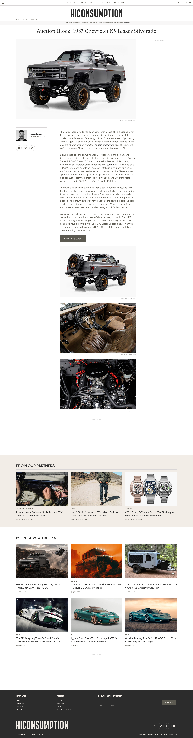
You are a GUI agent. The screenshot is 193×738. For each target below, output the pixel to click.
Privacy (60, 700)
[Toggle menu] (3, 3)
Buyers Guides (120, 2)
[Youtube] (174, 726)
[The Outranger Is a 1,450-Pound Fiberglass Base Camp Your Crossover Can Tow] (151, 561)
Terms (59, 706)
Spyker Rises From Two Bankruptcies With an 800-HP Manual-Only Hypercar (95, 640)
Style (102, 2)
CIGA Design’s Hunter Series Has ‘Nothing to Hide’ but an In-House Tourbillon (149, 514)
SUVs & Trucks (35, 19)
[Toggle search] (190, 3)
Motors (93, 2)
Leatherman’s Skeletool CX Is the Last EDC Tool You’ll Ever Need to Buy (39, 514)
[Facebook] (167, 726)
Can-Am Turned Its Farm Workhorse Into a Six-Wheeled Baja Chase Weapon (96, 586)
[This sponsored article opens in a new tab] (42, 489)
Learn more (127, 22)
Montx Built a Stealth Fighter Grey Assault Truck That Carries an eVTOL (38, 586)
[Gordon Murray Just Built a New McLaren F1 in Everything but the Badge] (151, 615)
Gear (69, 2)
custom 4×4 (113, 164)
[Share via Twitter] (25, 148)
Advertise (20, 703)
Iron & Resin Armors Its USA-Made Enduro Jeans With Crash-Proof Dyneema (94, 514)
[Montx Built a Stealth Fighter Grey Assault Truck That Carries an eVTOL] (42, 561)
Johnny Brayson (36, 134)
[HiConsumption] (96, 13)
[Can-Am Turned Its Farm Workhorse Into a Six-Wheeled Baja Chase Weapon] (96, 561)
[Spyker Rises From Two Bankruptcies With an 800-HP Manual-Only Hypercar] (96, 615)
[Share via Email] (32, 148)
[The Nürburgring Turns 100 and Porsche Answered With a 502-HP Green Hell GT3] (42, 615)
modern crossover (103, 144)
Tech (76, 2)
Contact (19, 706)
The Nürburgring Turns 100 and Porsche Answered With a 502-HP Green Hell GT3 (39, 640)
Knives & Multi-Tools (24, 509)
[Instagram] (154, 726)
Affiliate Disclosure (65, 709)
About (18, 700)
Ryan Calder (22, 592)
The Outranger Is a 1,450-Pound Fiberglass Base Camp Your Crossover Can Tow (151, 586)
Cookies (60, 703)
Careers (19, 709)
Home (17, 19)
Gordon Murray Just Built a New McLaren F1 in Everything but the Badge (150, 640)
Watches (84, 2)
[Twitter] (161, 726)
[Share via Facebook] (19, 148)
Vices (109, 2)
